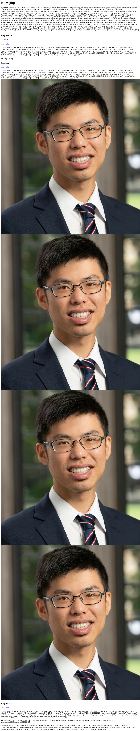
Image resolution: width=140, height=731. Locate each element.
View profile (5, 44)
